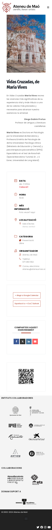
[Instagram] (45, 527)
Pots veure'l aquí (27, 212)
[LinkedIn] (29, 341)
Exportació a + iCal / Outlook (27, 303)
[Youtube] (49, 527)
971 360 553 (28, 262)
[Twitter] (38, 527)
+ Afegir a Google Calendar (26, 295)
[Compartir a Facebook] (16, 341)
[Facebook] (41, 527)
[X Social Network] (22, 341)
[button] (48, 7)
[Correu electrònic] (35, 341)
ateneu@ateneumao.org (34, 269)
